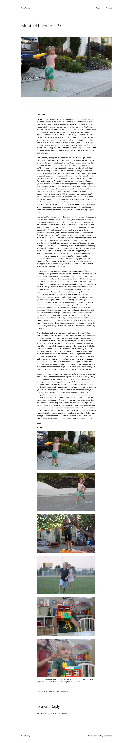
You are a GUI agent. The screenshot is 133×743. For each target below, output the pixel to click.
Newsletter (64, 691)
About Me (99, 8)
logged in (50, 714)
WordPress (108, 736)
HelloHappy (25, 8)
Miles (58, 691)
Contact (108, 8)
